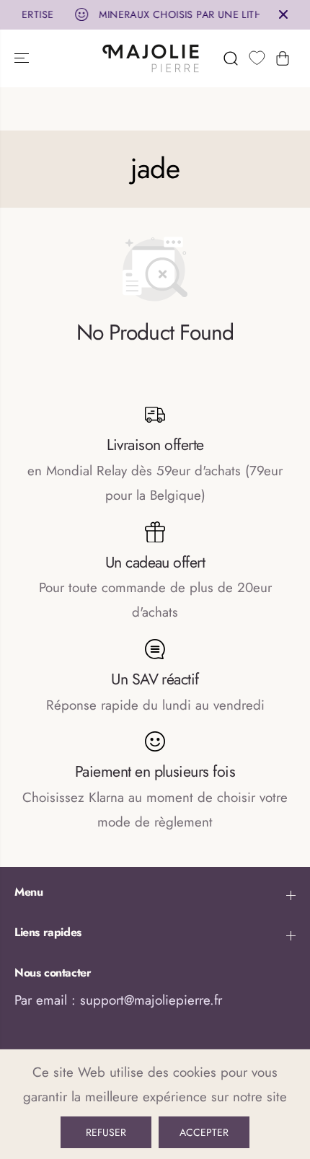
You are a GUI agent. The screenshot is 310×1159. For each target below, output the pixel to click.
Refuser (106, 1132)
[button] (23, 58)
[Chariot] (283, 58)
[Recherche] (231, 58)
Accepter (204, 1132)
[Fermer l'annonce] (283, 14)
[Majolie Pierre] (151, 58)
